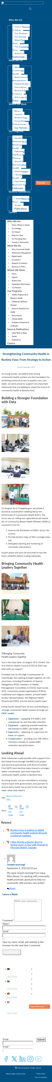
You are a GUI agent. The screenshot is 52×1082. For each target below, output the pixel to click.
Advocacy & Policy (19, 99)
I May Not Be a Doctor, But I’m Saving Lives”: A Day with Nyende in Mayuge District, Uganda (29, 845)
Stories (17, 205)
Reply (12, 888)
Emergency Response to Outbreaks (19, 184)
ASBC (8, 799)
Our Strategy (21, 34)
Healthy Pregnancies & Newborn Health (19, 143)
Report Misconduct (38, 1006)
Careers (13, 212)
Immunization (21, 172)
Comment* (8, 920)
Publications (20, 209)
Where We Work (17, 104)
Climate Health (17, 177)
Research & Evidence (19, 92)
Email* (5, 931)
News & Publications (19, 192)
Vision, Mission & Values (21, 29)
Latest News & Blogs (20, 200)
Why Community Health (18, 70)
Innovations (20, 87)
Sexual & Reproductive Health (19, 165)
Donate (41, 183)
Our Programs (16, 131)
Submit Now (10, 952)
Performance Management (20, 79)
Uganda (18, 114)
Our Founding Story (20, 49)
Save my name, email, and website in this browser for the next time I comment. (23, 944)
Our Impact (20, 37)
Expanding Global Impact (19, 123)
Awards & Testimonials (18, 55)
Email (5, 1039)
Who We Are (15, 20)
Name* (6, 924)
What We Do (16, 60)
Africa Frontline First (13, 796)
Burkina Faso (20, 118)
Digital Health (21, 84)
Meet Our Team (18, 42)
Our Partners (20, 128)
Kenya (17, 111)
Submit (41, 1040)
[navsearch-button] (29, 8)
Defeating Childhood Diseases (18, 155)
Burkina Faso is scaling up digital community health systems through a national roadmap (28, 833)
